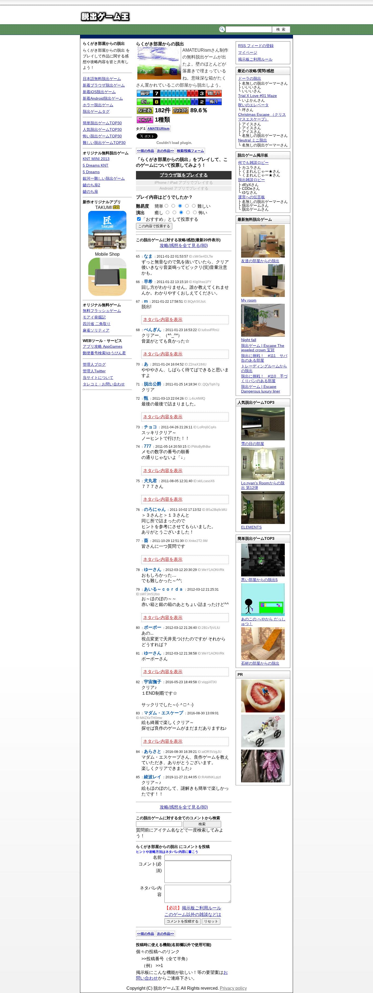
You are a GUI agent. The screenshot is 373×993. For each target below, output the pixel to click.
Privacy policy (233, 988)
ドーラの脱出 (249, 78)
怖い (203, 212)
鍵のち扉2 (91, 185)
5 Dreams (91, 172)
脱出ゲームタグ (96, 111)
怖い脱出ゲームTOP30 (102, 136)
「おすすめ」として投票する (169, 219)
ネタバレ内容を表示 (162, 319)
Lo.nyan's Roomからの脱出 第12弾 (263, 485)
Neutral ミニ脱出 (252, 140)
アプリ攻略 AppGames (102, 346)
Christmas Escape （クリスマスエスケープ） (262, 116)
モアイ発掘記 (94, 317)
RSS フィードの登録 (256, 45)
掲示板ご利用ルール (255, 59)
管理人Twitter (94, 371)
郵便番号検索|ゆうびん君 (104, 353)
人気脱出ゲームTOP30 (102, 129)
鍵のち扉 (90, 191)
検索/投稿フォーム (190, 151)
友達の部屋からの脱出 (260, 261)
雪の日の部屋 (252, 443)
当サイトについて (98, 377)
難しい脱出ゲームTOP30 (104, 142)
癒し (156, 212)
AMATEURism (158, 129)
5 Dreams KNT (95, 165)
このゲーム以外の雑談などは (192, 914)
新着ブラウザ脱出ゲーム (104, 85)
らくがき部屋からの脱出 (104, 43)
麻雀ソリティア (96, 330)
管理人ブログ (94, 364)
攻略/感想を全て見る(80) (184, 245)
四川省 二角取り (97, 324)
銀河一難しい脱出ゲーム (104, 178)
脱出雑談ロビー (251, 180)
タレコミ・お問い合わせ (104, 384)
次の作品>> (165, 151)
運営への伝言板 (251, 197)
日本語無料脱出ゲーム (102, 78)
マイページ (247, 52)
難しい (204, 206)
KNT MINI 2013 (96, 159)
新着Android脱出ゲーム (103, 98)
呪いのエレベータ (253, 105)
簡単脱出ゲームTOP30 (102, 123)
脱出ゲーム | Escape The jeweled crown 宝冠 (262, 347)
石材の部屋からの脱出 (260, 663)
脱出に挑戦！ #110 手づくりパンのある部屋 (264, 378)
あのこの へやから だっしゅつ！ (263, 621)
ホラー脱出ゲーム (98, 105)
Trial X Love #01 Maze (257, 95)
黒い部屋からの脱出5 (259, 579)
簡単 (156, 206)
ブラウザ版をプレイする (184, 175)
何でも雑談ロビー (253, 162)
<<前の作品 (145, 151)
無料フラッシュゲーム (102, 310)
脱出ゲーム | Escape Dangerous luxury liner (260, 388)
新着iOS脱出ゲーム (99, 92)
